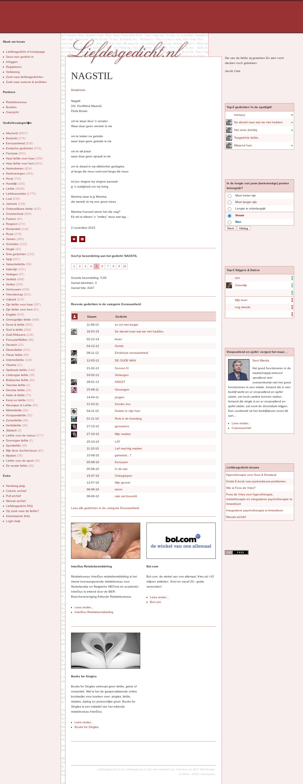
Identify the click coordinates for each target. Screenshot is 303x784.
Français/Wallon (20, 339)
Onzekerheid (18, 213)
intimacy (239, 114)
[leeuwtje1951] (73, 390)
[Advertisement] (146, 16)
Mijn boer (241, 300)
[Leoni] (73, 353)
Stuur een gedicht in (20, 56)
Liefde (15, 188)
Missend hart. (243, 145)
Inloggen (12, 61)
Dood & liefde (19, 324)
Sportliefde (16, 445)
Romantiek (17, 229)
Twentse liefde (18, 385)
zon (237, 277)
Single (13, 249)
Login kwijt (13, 521)
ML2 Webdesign (204, 769)
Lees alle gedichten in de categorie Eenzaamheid (105, 508)
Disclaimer (208, 774)
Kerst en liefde (20, 400)
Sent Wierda (260, 360)
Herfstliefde (17, 425)
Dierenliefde (18, 349)
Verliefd (15, 279)
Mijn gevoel (122, 482)
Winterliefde (17, 410)
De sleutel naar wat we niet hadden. (139, 331)
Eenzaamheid (19, 143)
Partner (14, 218)
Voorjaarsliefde (19, 415)
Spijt (13, 259)
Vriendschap (18, 294)
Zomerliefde (17, 420)
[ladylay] (73, 427)
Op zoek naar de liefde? (22, 511)
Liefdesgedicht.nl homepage (25, 51)
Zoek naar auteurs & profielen (26, 82)
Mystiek (14, 455)
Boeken (11, 107)
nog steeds (242, 307)
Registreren (14, 66)
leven (118, 339)
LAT (117, 441)
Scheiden (16, 244)
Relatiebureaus (16, 102)
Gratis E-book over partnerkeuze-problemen (256, 481)
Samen (15, 239)
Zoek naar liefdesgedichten (24, 77)
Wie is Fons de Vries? (241, 487)
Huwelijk (15, 183)
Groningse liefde (19, 440)
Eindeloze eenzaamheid (131, 352)
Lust (13, 198)
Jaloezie (15, 203)
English (15, 314)
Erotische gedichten (23, 148)
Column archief (16, 490)
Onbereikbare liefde (23, 208)
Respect (15, 223)
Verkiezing (13, 71)
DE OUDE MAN (125, 360)
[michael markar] (73, 419)
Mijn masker (123, 434)
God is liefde (18, 329)
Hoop (13, 178)
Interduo (182, 769)
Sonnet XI (122, 368)
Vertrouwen (17, 289)
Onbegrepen (123, 475)
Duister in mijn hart (127, 410)
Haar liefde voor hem (24, 163)
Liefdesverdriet (21, 193)
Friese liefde (17, 354)
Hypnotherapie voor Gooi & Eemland (251, 474)
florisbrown (78, 90)
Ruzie (14, 234)
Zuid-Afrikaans (19, 334)
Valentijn (15, 269)
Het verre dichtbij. (246, 130)
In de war (121, 469)
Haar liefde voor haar (24, 158)
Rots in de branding (128, 418)
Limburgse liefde (20, 375)
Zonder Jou (122, 404)
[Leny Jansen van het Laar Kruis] (73, 411)
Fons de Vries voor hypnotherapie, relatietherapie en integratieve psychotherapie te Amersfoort (259, 499)
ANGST (120, 381)
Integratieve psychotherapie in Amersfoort (254, 510)
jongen (119, 397)
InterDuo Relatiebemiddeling (94, 612)
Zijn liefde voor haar (23, 304)
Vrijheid (15, 299)
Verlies (14, 284)
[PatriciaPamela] (228, 285)
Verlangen (122, 375)
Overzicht (12, 112)
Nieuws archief (16, 501)
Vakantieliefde (18, 264)
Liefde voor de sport (23, 460)
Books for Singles (87, 727)
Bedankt (15, 138)
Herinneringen (19, 173)
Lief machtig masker (128, 448)
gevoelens (122, 426)
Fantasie (16, 153)
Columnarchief (241, 428)
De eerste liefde (20, 465)
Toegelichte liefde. (246, 137)
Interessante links (18, 516)
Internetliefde (19, 359)
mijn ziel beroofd (126, 496)
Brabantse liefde (20, 380)
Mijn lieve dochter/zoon (24, 450)
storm (118, 489)
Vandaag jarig (15, 485)
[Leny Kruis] (73, 361)
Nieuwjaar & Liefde (22, 405)
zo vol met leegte (126, 324)
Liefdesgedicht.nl (108, 769)
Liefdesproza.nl (135, 769)
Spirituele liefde (20, 370)
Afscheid (17, 133)
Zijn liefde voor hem (22, 309)
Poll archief (13, 495)
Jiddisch (13, 430)
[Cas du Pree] (73, 332)
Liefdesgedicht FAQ (19, 506)
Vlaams (14, 365)
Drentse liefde (18, 390)
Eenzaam (121, 462)
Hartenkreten (19, 168)
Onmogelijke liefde (22, 319)
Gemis (119, 346)
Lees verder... (84, 607)
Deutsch (14, 344)
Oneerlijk (241, 285)
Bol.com (155, 602)
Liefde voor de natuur (24, 435)
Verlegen (15, 274)
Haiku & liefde (18, 395)
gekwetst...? (123, 455)
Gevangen (122, 389)
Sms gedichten (20, 254)
